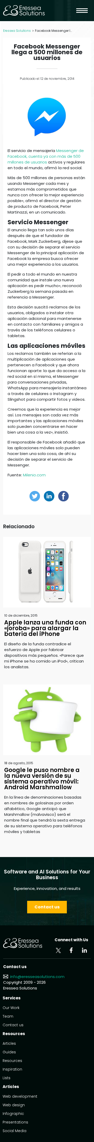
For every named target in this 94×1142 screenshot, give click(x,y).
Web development (20, 1096)
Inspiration (12, 1069)
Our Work (11, 1007)
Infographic (13, 1113)
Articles (9, 1043)
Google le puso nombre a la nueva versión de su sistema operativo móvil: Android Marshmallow (42, 778)
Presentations (15, 1122)
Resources (12, 1060)
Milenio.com (34, 475)
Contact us (47, 907)
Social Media (14, 1130)
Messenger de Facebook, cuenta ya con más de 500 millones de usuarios (46, 156)
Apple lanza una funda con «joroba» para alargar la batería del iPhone (45, 628)
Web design (14, 1105)
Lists (6, 1077)
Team (8, 1016)
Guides (9, 1052)
